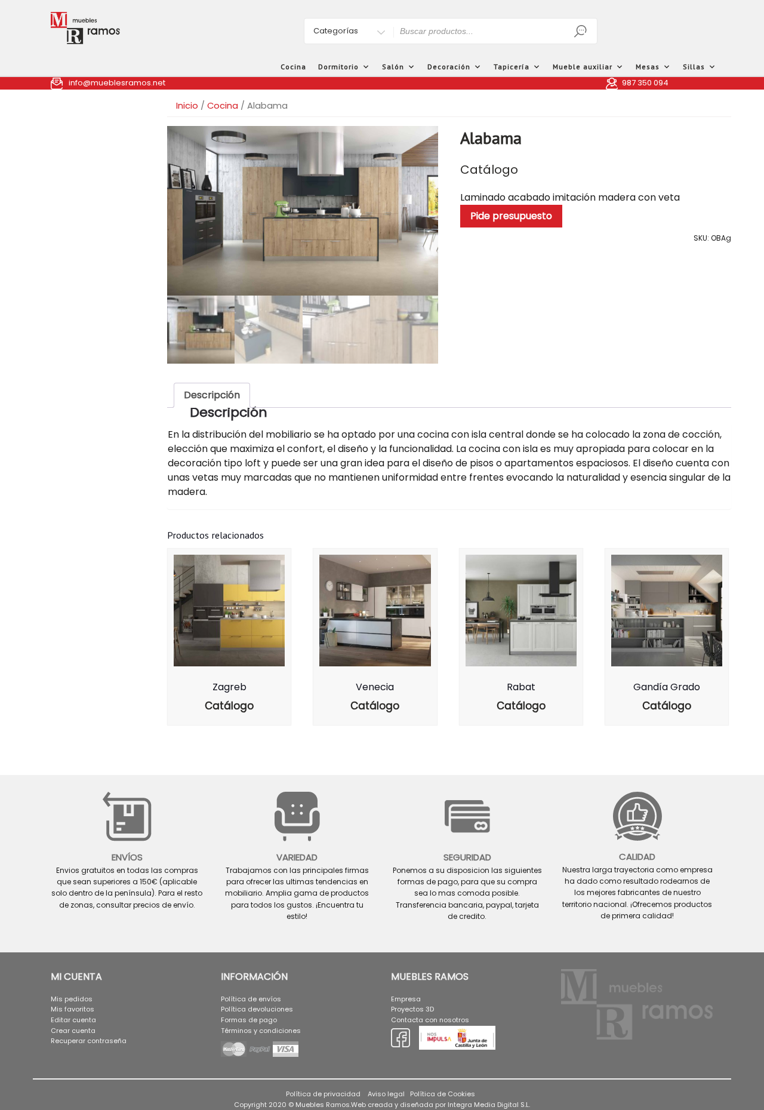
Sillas (694, 66)
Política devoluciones (257, 1009)
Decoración (448, 66)
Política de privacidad (323, 1094)
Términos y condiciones (261, 1030)
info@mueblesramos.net (117, 82)
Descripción (212, 395)
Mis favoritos (72, 1009)
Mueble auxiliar (582, 66)
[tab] (212, 395)
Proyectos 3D (412, 1009)
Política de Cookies (442, 1094)
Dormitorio (338, 66)
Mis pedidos (72, 999)
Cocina (293, 66)
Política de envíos (251, 999)
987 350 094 (645, 82)
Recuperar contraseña (89, 1041)
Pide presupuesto (511, 216)
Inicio (187, 106)
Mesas (648, 66)
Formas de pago (249, 1020)
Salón (393, 66)
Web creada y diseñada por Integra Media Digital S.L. (440, 1104)
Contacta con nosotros (430, 1020)
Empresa (406, 999)
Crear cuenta (73, 1030)
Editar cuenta (73, 1020)
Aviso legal (386, 1094)
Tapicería (511, 66)
